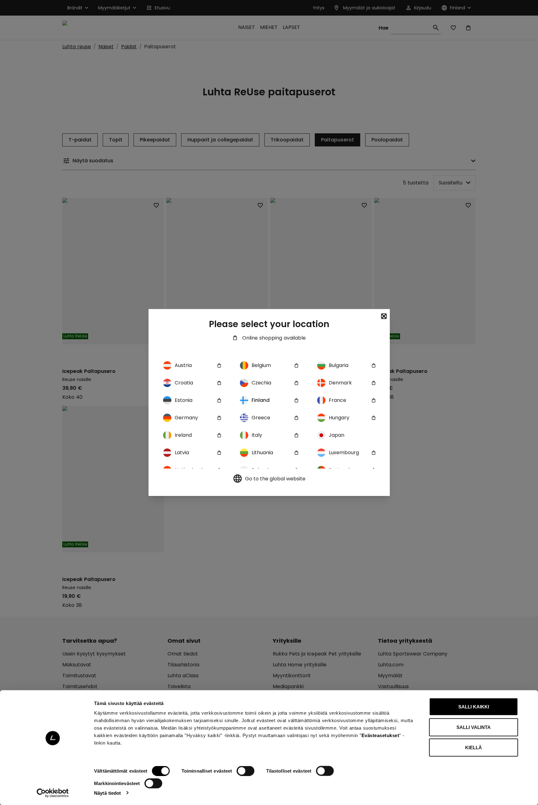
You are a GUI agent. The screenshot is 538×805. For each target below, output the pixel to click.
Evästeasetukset (380, 735)
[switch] (245, 771)
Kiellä (473, 747)
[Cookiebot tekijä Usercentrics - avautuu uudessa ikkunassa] (53, 793)
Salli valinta (473, 727)
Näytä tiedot (107, 792)
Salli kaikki (473, 706)
